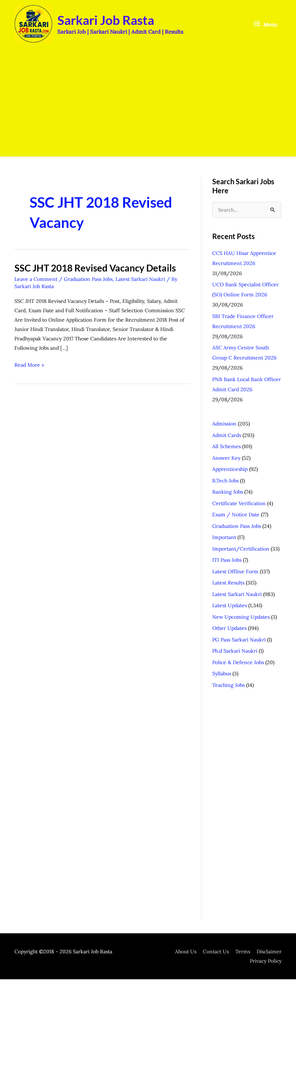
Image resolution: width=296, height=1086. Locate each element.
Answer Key (226, 458)
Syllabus (221, 673)
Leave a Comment (35, 279)
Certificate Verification (239, 503)
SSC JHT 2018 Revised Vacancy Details (95, 268)
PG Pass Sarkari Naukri (239, 639)
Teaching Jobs (228, 685)
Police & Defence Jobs (238, 662)
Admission (224, 423)
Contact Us (216, 951)
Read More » (29, 364)
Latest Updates (229, 605)
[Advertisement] (148, 102)
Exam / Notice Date (236, 514)
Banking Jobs (227, 492)
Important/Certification (240, 549)
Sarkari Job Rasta (105, 19)
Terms (242, 951)
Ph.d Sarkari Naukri (234, 651)
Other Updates (229, 628)
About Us (185, 951)
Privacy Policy (266, 961)
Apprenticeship (230, 469)
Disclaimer (269, 951)
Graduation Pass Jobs (88, 279)
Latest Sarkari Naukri (140, 279)
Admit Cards (226, 435)
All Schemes (226, 446)
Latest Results (228, 582)
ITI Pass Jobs (226, 560)
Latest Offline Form (235, 571)
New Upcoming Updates (241, 617)
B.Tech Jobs (225, 480)
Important (224, 537)
